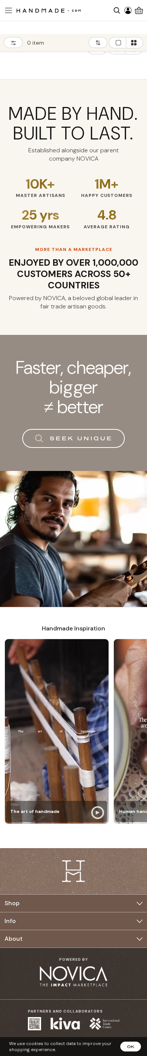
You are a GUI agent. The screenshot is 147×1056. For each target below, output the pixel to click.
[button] (7, 10)
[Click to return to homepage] (49, 10)
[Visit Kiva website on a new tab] (65, 1023)
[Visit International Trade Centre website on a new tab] (104, 1023)
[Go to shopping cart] (139, 10)
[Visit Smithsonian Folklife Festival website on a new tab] (34, 1023)
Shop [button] (12, 903)
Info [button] (10, 921)
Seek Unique (81, 438)
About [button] (14, 939)
